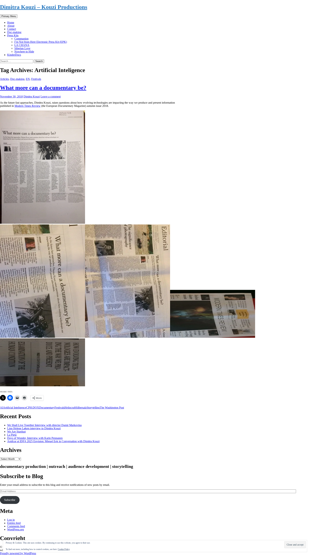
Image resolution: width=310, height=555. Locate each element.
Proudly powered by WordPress (18, 553)
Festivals (36, 78)
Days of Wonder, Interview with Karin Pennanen (35, 438)
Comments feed (16, 526)
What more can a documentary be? (43, 87)
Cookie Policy (64, 549)
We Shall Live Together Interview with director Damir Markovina (44, 425)
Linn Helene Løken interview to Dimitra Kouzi (34, 428)
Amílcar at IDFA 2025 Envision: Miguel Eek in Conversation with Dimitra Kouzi (53, 441)
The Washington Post (112, 407)
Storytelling (93, 407)
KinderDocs (14, 54)
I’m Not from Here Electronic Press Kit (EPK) (40, 41)
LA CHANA (21, 45)
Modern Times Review (28, 105)
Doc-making (14, 32)
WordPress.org (15, 529)
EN (28, 78)
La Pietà (12, 434)
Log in (11, 519)
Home (10, 22)
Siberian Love (22, 48)
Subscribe (9, 499)
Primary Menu (8, 16)
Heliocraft (70, 407)
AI (1, 407)
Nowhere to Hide (24, 51)
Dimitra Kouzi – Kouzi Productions (43, 7)
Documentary (47, 407)
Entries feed (14, 523)
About (10, 25)
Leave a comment (51, 96)
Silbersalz (81, 407)
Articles (4, 78)
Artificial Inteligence (14, 407)
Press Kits (12, 35)
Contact (11, 28)
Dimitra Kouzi (32, 96)
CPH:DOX (32, 407)
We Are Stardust (16, 431)
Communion (21, 38)
